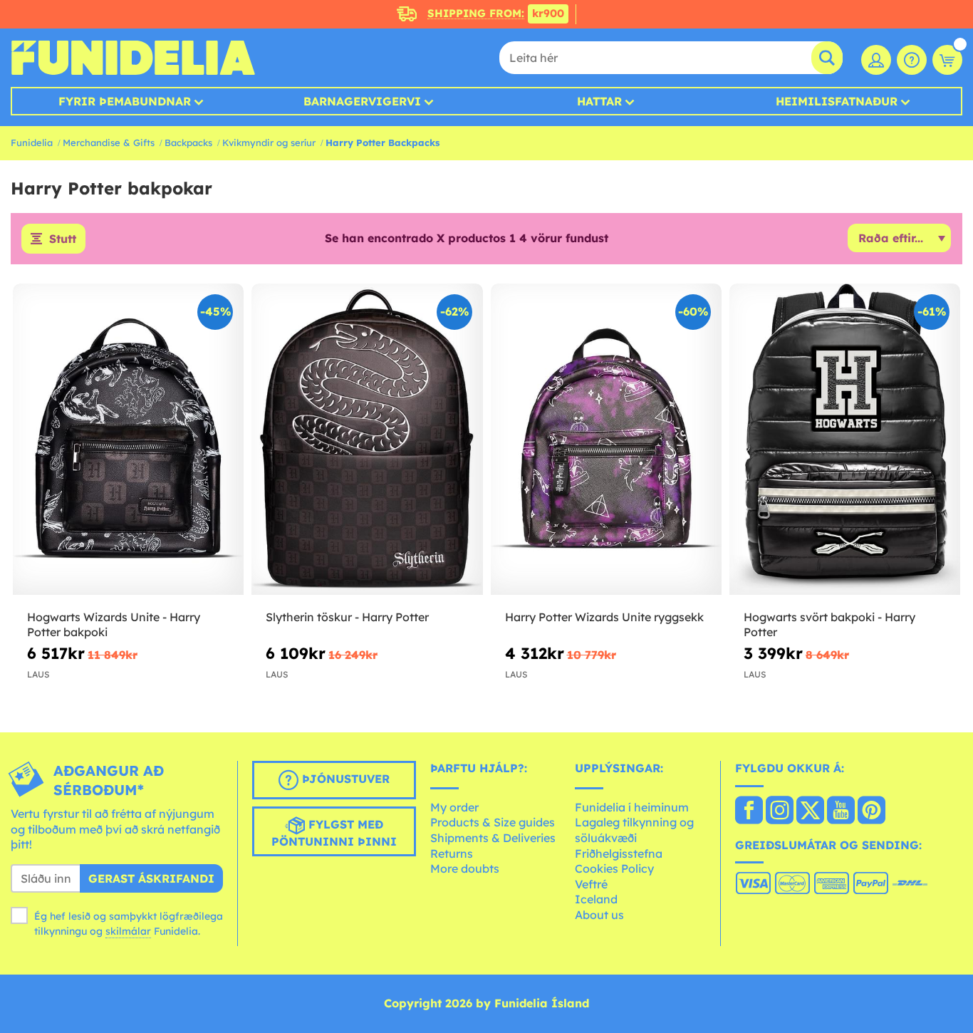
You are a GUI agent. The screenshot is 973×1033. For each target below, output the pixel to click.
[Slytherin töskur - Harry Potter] (366, 440)
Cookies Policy (614, 868)
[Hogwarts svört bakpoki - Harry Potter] (844, 440)
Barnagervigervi (362, 101)
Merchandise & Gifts (109, 142)
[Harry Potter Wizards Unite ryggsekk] (606, 440)
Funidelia (32, 142)
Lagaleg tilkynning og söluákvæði (634, 830)
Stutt (62, 239)
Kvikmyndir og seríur (269, 142)
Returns (451, 853)
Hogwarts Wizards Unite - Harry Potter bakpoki (113, 624)
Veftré (591, 884)
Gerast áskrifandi (151, 878)
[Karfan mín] (947, 60)
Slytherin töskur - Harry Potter (347, 617)
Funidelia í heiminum (632, 807)
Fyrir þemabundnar (124, 101)
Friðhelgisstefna (618, 853)
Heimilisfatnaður (836, 101)
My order (454, 807)
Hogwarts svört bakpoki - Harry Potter (829, 624)
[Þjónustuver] (912, 60)
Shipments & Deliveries (493, 838)
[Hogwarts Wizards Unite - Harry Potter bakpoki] (128, 440)
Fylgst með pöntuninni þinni (334, 832)
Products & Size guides (492, 822)
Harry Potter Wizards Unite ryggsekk (604, 617)
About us (599, 915)
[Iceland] (749, 811)
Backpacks (188, 142)
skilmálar (128, 931)
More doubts (464, 868)
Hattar (599, 101)
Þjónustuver (344, 779)
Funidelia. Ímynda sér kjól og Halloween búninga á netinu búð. (133, 58)
